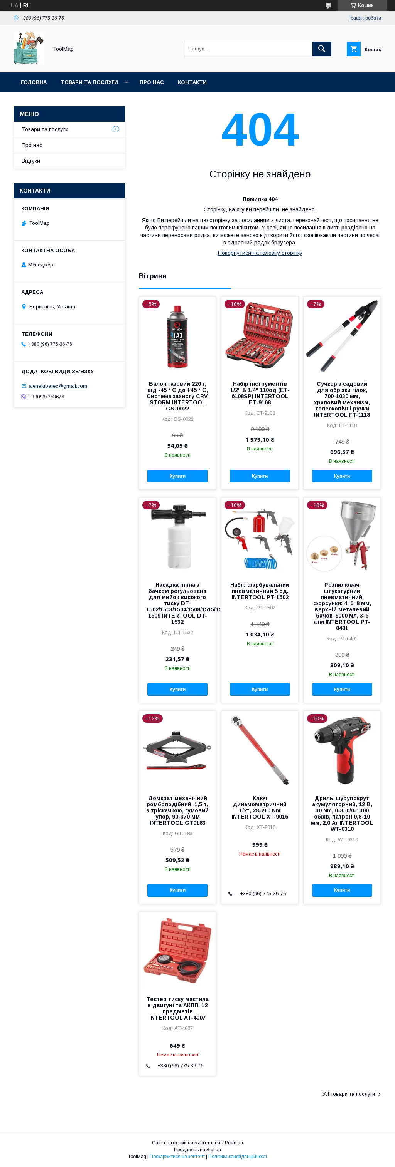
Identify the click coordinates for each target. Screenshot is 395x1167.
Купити (178, 476)
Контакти (192, 82)
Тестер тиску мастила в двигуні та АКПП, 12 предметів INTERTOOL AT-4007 (178, 1008)
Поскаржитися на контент (177, 1156)
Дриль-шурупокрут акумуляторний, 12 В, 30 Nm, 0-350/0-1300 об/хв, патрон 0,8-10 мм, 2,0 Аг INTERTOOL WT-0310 (342, 813)
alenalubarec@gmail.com (58, 386)
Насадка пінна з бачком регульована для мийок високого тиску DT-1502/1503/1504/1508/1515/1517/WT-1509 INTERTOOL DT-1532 (177, 603)
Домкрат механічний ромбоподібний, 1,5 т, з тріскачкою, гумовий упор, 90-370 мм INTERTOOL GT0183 (178, 810)
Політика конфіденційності (237, 1156)
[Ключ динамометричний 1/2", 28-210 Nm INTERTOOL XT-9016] (259, 749)
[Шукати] (321, 49)
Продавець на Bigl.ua (197, 1149)
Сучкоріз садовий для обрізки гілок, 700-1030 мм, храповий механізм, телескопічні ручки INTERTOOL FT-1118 (342, 399)
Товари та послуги (89, 82)
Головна (34, 82)
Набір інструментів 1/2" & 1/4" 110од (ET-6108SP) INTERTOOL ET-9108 (260, 393)
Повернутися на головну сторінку (260, 253)
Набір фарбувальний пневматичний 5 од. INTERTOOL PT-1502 (259, 591)
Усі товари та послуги (348, 1094)
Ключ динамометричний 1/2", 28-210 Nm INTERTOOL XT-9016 (259, 807)
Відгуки (31, 161)
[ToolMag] (29, 62)
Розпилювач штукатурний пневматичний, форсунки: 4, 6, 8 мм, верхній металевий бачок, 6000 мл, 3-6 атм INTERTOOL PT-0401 (342, 606)
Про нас (152, 82)
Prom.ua (234, 1142)
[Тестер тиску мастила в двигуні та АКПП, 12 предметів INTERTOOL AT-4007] (177, 950)
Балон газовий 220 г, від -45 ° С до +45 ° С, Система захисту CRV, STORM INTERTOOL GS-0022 (178, 396)
